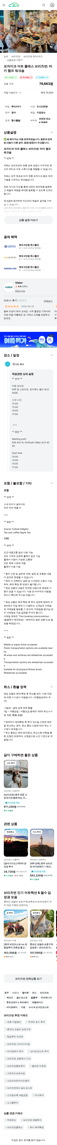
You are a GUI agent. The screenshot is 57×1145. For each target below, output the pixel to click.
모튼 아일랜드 (14, 1021)
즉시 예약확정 (37, 1127)
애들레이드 (37, 1002)
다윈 (23, 1007)
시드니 (15, 992)
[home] (14, 5)
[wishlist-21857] (51, 832)
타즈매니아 (46, 997)
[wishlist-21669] (24, 832)
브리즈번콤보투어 (16, 1066)
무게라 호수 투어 (36, 1021)
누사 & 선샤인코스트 (39, 1007)
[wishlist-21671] (45, 15)
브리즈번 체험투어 (32, 1120)
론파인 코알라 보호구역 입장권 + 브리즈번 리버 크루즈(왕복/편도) (41, 946)
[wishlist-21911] (24, 763)
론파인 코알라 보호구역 (19, 1029)
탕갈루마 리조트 (15, 1036)
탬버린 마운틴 (39, 1066)
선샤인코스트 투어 (39, 1051)
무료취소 (11, 1120)
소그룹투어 (12, 1102)
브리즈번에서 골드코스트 (19, 1088)
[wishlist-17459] (24, 913)
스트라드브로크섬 (16, 1073)
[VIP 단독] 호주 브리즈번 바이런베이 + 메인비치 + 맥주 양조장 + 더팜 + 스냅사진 (41, 865)
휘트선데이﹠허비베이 (17, 1002)
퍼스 (34, 992)
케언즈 (9, 997)
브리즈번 (15, 56)
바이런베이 (12, 1007)
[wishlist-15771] (51, 913)
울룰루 (34, 997)
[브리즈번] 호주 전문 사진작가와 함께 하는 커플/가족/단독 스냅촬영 (15, 796)
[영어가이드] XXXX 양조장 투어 (15, 865)
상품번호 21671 (15, 60)
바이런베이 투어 (15, 1051)
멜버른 (25, 992)
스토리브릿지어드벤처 (18, 1080)
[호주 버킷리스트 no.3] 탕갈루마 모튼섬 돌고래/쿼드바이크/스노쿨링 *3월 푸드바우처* (16, 946)
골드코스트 (22, 997)
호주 (6, 56)
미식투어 (39, 1095)
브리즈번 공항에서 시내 (19, 1058)
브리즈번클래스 (15, 1127)
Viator (19, 282)
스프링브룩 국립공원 (17, 1095)
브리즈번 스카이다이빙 (18, 1044)
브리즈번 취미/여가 (33, 56)
